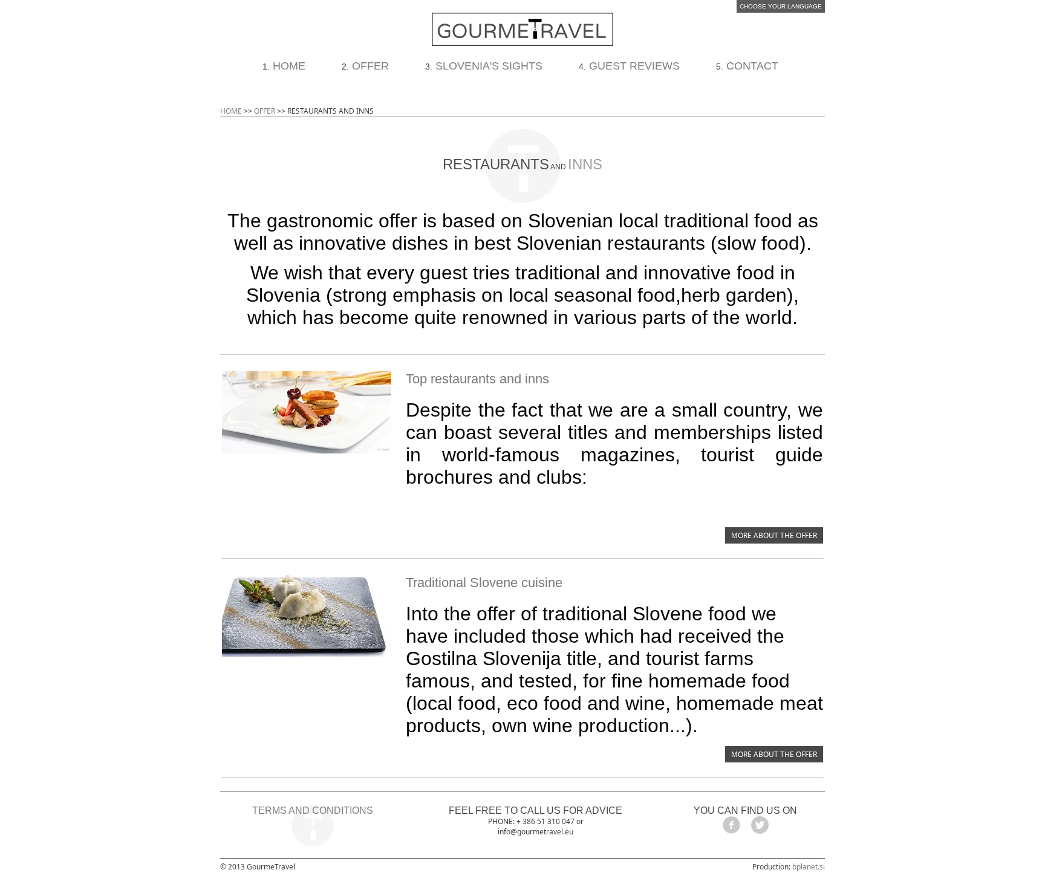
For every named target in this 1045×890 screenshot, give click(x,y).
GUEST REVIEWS (634, 66)
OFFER (370, 66)
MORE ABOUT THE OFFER (774, 535)
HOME (289, 66)
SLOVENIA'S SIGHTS (488, 66)
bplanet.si (808, 867)
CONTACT (752, 66)
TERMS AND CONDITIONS (312, 810)
